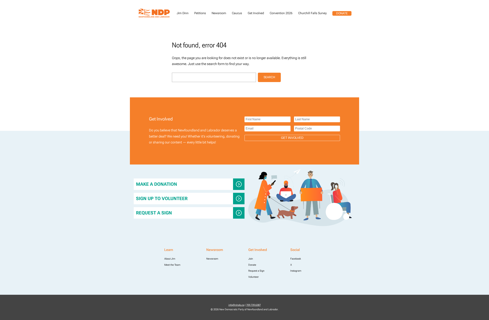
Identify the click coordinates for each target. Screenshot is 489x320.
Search (269, 77)
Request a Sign (154, 213)
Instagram (295, 270)
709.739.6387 (253, 305)
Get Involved (292, 137)
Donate (342, 13)
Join (250, 258)
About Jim (169, 258)
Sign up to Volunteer (162, 198)
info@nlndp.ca (236, 305)
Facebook (295, 258)
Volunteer (253, 276)
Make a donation (156, 184)
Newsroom (212, 258)
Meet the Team (172, 264)
